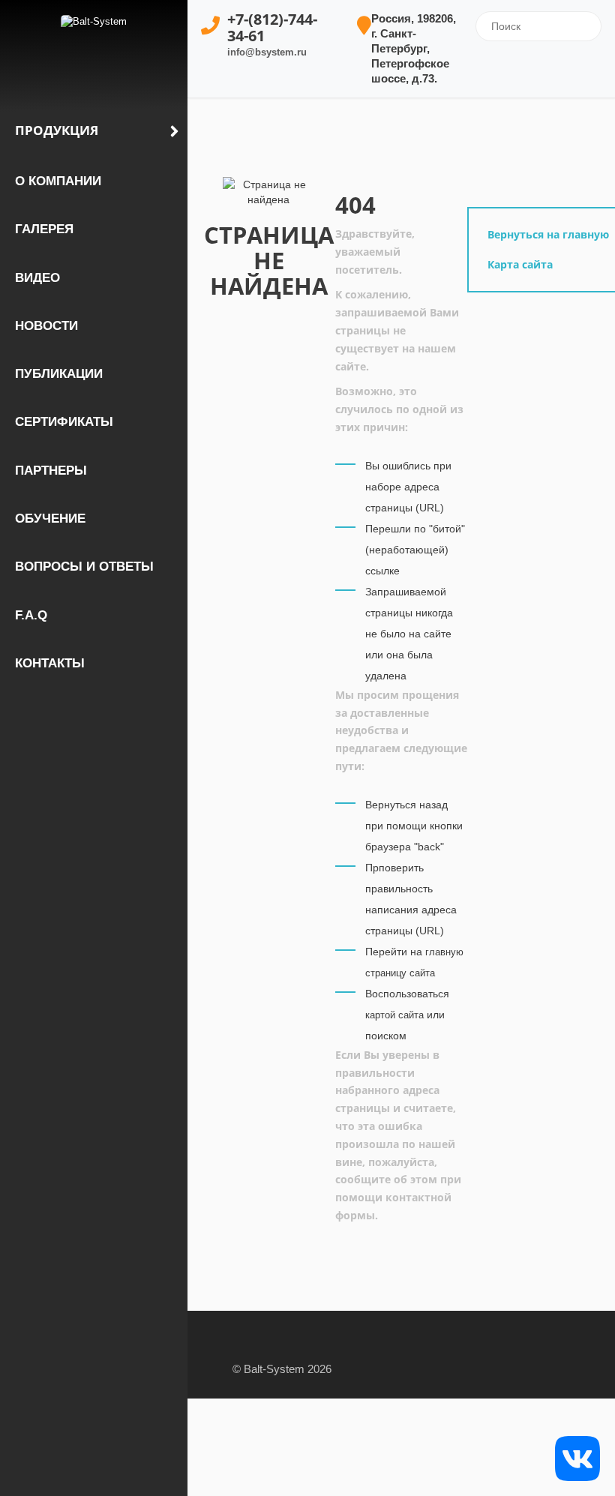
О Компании (58, 181)
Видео (37, 278)
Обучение (50, 518)
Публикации (59, 374)
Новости (46, 326)
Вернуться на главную (548, 234)
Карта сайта (520, 264)
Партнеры (51, 470)
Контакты (50, 663)
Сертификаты (64, 422)
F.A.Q (31, 615)
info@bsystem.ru (267, 52)
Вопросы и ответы (84, 566)
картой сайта (394, 1015)
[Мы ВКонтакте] (577, 1457)
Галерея (44, 229)
